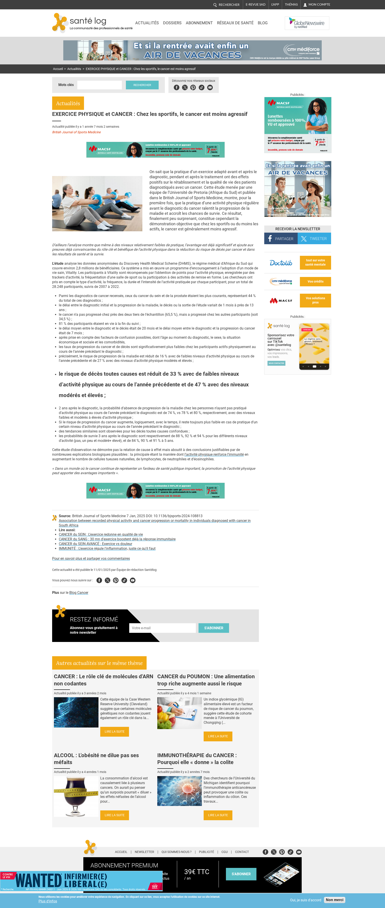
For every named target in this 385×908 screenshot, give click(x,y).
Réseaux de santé (235, 23)
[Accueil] (60, 23)
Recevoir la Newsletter (297, 229)
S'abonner (213, 628)
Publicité (206, 852)
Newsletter (144, 852)
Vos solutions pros (315, 300)
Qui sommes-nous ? (177, 852)
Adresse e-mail (141, 621)
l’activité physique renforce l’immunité (214, 454)
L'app (275, 4)
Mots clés (66, 85)
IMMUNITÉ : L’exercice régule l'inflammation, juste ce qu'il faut (107, 548)
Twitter (185, 87)
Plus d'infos (48, 901)
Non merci (334, 900)
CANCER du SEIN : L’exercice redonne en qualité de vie (101, 534)
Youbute (210, 87)
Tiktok (202, 87)
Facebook (176, 87)
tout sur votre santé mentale (315, 262)
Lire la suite (115, 732)
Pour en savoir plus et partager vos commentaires (91, 558)
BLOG (263, 23)
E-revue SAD (256, 4)
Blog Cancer (78, 592)
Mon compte (319, 4)
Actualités (147, 23)
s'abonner (241, 874)
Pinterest (193, 87)
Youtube (132, 580)
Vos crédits (316, 281)
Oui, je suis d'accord (305, 900)
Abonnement (199, 23)
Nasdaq (294, 20)
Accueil (58, 69)
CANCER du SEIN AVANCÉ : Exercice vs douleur (95, 544)
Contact (242, 852)
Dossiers (172, 23)
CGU (224, 852)
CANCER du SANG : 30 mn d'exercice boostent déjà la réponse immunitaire (117, 539)
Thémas (291, 4)
